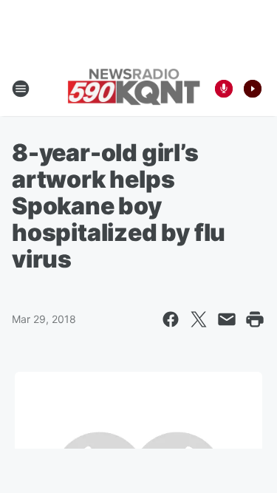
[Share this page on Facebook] (170, 319)
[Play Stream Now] (252, 89)
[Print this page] (254, 319)
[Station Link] (133, 88)
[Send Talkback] (224, 89)
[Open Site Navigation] (21, 89)
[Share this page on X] (198, 319)
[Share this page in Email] (226, 319)
